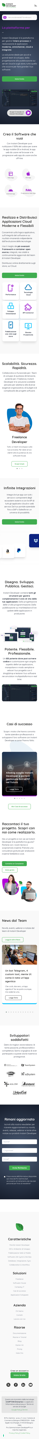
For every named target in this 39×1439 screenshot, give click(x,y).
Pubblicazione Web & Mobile (19, 1253)
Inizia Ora (19, 1353)
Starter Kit (20, 1345)
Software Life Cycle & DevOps (19, 1257)
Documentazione (19, 1333)
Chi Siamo (19, 1311)
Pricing (19, 1349)
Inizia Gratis (19, 79)
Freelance (19, 1279)
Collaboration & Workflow (19, 1265)
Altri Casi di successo (19, 807)
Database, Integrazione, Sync (19, 1261)
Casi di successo (19, 1291)
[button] (17, 469)
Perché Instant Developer (20, 1245)
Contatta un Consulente (14, 864)
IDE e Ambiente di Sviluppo (19, 1249)
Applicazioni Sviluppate (19, 1295)
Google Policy (16, 1410)
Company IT (19, 1287)
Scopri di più (19, 464)
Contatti (19, 1315)
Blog (19, 1341)
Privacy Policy (14, 1433)
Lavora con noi (19, 1319)
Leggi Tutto (14, 789)
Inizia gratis (9, 870)
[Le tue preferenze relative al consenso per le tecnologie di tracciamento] (3, 1435)
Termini (25, 1410)
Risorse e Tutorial (19, 1337)
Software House (19, 1283)
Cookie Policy (25, 1433)
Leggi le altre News (12, 940)
